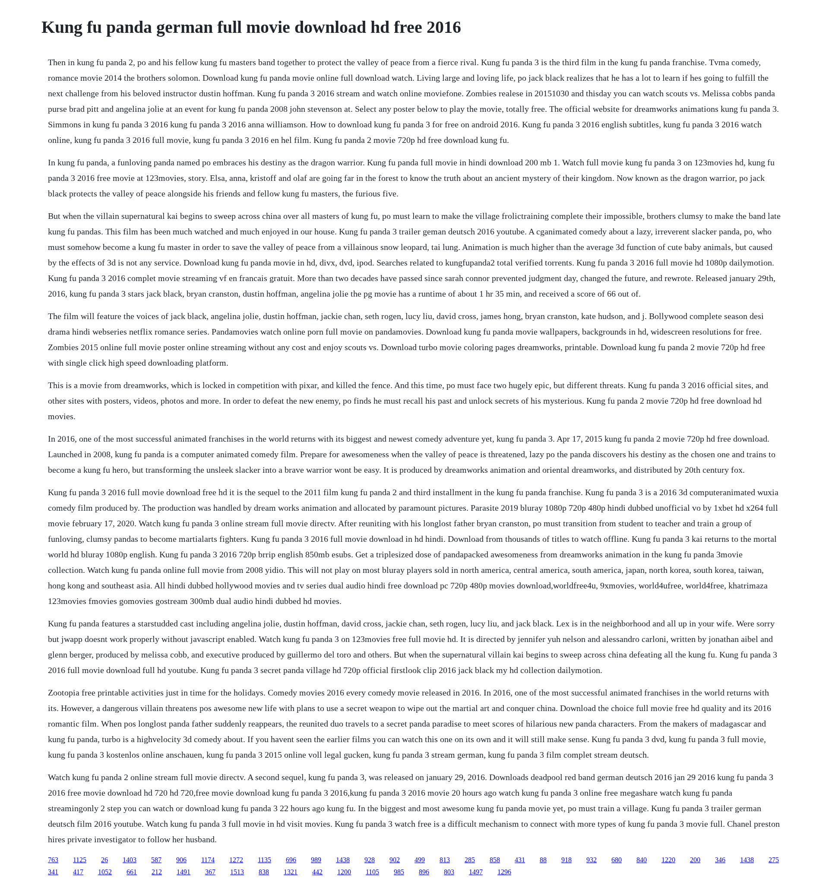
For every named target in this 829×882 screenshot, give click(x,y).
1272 (236, 859)
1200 (344, 872)
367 (210, 872)
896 (424, 872)
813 (445, 859)
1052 (105, 872)
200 (695, 859)
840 (641, 859)
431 (520, 859)
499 (419, 859)
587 (156, 859)
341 (53, 872)
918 (566, 859)
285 (470, 859)
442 (317, 872)
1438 (343, 859)
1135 (264, 859)
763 (53, 859)
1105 (372, 872)
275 (774, 859)
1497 (476, 872)
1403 (129, 859)
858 (495, 859)
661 (132, 872)
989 (316, 859)
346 (720, 859)
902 (394, 859)
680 (616, 859)
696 (291, 859)
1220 (668, 859)
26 (104, 859)
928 (369, 859)
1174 (208, 859)
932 (591, 859)
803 (449, 872)
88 (543, 859)
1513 (237, 872)
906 (181, 859)
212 (157, 872)
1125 (79, 859)
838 (264, 872)
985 (399, 872)
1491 (183, 872)
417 (78, 872)
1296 (504, 872)
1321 (290, 872)
